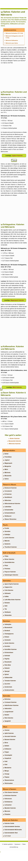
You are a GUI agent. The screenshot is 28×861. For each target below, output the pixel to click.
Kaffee (7, 596)
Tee (6, 609)
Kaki (6, 761)
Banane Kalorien (10, 739)
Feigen (7, 752)
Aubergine (8, 624)
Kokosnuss (8, 799)
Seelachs (7, 544)
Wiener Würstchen (10, 519)
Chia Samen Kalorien (11, 792)
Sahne (7, 479)
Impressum (17, 844)
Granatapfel (8, 755)
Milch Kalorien (17, 387)
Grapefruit (8, 758)
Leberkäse (8, 507)
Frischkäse (8, 457)
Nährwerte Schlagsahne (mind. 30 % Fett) (14, 37)
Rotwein (7, 603)
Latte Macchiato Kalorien (12, 600)
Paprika (7, 659)
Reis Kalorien (9, 718)
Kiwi (6, 764)
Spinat (7, 674)
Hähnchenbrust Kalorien (12, 503)
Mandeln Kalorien (10, 808)
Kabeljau (7, 534)
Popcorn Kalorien (10, 572)
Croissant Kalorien (11, 702)
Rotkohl (7, 668)
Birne (6, 743)
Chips (6, 556)
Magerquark (8, 463)
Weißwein (8, 612)
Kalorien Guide (9, 823)
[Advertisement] (14, 76)
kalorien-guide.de (8, 844)
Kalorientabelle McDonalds (13, 830)
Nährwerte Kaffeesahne (12, 40)
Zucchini (7, 684)
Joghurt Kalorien (17, 155)
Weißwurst (8, 516)
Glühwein (8, 593)
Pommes (7, 569)
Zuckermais (8, 687)
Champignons (9, 634)
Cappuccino (8, 587)
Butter (7, 454)
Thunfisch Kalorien (11, 547)
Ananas (7, 730)
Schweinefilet (9, 510)
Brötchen (7, 699)
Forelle (7, 528)
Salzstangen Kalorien (11, 575)
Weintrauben (9, 783)
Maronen (7, 811)
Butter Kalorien (15, 438)
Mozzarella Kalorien (15, 441)
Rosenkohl (8, 662)
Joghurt (7, 460)
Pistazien (7, 814)
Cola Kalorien (9, 590)
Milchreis (7, 472)
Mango (7, 771)
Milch (6, 469)
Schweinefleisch (10, 513)
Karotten (7, 646)
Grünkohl (8, 640)
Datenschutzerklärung (18, 845)
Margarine (8, 466)
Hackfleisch (8, 497)
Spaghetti (8, 721)
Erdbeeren (8, 749)
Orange (7, 774)
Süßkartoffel (8, 677)
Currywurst (8, 491)
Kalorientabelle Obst (11, 833)
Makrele (7, 541)
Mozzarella (8, 476)
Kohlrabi (7, 656)
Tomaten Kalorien (10, 681)
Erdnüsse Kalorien (10, 795)
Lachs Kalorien (9, 538)
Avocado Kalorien (10, 736)
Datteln (7, 746)
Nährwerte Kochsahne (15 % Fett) (14, 33)
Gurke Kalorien (9, 643)
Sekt (6, 606)
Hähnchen (8, 500)
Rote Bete (8, 665)
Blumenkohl (8, 627)
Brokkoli (7, 631)
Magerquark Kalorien (17, 300)
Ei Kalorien (8, 494)
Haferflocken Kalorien (11, 705)
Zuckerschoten (9, 690)
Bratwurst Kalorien (11, 488)
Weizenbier (8, 615)
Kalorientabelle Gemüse (12, 826)
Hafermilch (8, 708)
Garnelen (7, 531)
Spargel (7, 671)
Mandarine (8, 768)
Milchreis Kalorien (15, 444)
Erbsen (7, 637)
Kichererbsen (9, 652)
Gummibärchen (9, 562)
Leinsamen (8, 805)
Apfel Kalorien (9, 733)
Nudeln (7, 715)
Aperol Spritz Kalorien (12, 584)
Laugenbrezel (9, 712)
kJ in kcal (8, 836)
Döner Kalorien (9, 559)
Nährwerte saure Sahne (12, 43)
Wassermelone (9, 780)
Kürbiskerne (8, 802)
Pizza (6, 565)
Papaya (7, 777)
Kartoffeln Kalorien (11, 649)
